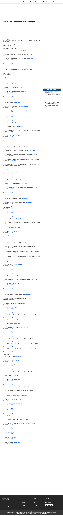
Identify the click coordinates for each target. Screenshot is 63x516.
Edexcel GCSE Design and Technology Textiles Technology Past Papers (52, 92)
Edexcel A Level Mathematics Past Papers (52, 100)
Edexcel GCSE (25, 1)
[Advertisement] (22, 12)
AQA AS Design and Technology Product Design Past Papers (51, 106)
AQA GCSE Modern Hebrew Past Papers (51, 96)
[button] (58, 1)
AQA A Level (53, 1)
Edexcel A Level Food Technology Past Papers (52, 94)
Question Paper (24, 50)
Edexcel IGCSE (33, 1)
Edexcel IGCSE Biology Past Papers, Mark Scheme (52, 98)
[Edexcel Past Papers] (7, 1)
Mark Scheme (10, 51)
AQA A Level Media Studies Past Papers (51, 108)
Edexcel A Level (41, 1)
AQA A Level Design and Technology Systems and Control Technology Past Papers (52, 103)
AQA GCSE (47, 1)
